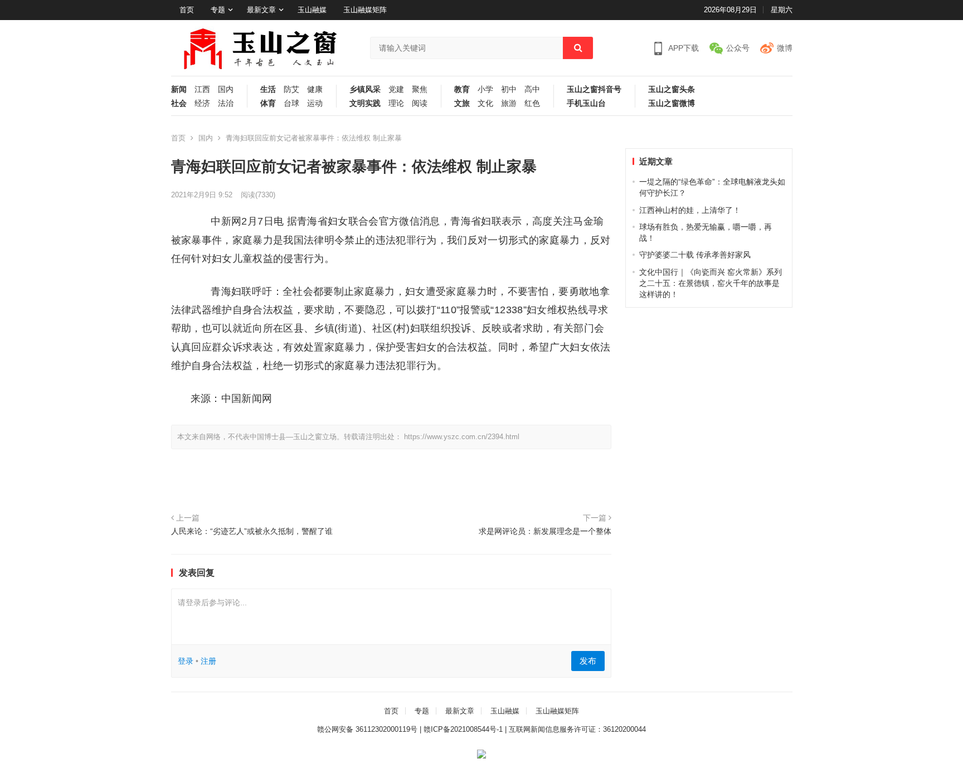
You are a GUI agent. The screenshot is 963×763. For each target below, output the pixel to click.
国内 (226, 89)
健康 (315, 89)
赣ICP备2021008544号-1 (463, 729)
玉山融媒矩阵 (365, 10)
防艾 (291, 89)
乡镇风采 (365, 89)
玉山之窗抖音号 (594, 89)
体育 (268, 103)
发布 (588, 660)
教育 (462, 89)
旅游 (509, 103)
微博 (784, 47)
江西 (202, 89)
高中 (532, 89)
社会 (179, 103)
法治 (226, 103)
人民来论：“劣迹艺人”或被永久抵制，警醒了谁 (252, 531)
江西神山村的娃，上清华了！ (690, 210)
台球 (291, 103)
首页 (186, 10)
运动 (315, 103)
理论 (396, 103)
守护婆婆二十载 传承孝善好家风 (695, 254)
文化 (485, 103)
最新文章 (261, 10)
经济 (202, 103)
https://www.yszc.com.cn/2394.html (461, 436)
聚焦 (419, 89)
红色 (532, 103)
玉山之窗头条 (671, 89)
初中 (509, 89)
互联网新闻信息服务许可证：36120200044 (577, 729)
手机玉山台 (586, 103)
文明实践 (365, 103)
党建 (396, 89)
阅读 (419, 103)
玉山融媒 (312, 10)
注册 (208, 661)
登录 (185, 661)
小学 (485, 89)
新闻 (179, 89)
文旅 (462, 103)
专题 (218, 10)
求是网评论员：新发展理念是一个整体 (545, 531)
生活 (268, 89)
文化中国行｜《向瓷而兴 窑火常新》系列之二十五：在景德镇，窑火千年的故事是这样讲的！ (710, 283)
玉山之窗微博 (671, 103)
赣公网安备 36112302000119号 (367, 729)
